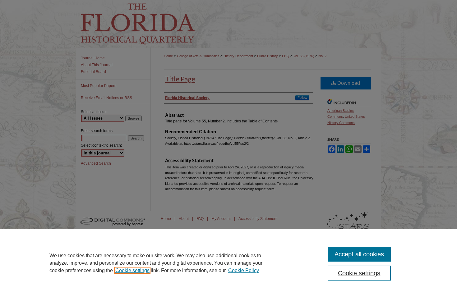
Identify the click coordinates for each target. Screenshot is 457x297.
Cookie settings (132, 270)
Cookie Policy (243, 270)
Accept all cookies (359, 254)
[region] (228, 263)
